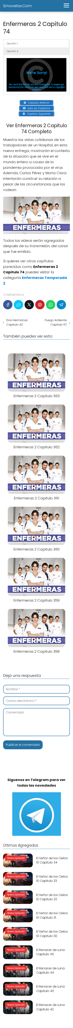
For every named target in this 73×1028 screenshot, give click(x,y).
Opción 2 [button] (12, 51)
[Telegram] (61, 304)
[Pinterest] (40, 304)
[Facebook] (7, 304)
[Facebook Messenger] (18, 304)
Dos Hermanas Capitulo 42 (17, 322)
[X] (29, 304)
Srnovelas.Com (17, 6)
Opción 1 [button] (12, 43)
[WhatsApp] (50, 304)
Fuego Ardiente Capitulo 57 (56, 322)
